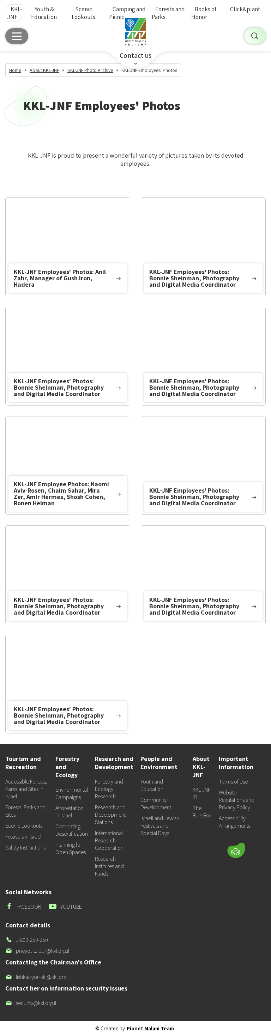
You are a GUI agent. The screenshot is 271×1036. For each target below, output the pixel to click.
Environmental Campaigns (71, 793)
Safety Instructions (25, 847)
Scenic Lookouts (83, 13)
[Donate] (236, 850)
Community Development (155, 803)
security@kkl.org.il (30, 1003)
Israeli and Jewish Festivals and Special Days (159, 826)
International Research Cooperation (109, 840)
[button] (198, 829)
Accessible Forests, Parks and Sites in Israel (26, 789)
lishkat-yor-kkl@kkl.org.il (37, 977)
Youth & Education (44, 13)
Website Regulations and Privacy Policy (236, 800)
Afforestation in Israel (69, 811)
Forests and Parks (168, 13)
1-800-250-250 (26, 940)
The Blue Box (202, 811)
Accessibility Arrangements (234, 822)
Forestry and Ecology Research (109, 789)
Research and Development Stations (110, 815)
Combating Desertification (71, 830)
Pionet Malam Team (150, 1028)
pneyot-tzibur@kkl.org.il (37, 951)
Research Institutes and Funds (109, 866)
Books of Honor (203, 13)
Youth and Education (151, 785)
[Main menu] (16, 36)
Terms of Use (233, 781)
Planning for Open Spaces (70, 848)
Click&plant (245, 9)
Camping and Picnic (127, 13)
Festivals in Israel (23, 836)
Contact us (135, 55)
